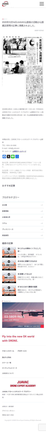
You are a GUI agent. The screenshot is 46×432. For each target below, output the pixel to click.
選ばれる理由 (6, 357)
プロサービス (22, 351)
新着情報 (22, 176)
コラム (4, 223)
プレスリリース (7, 229)
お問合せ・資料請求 (8, 406)
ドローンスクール (8, 351)
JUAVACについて (8, 373)
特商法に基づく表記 (8, 415)
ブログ (15, 176)
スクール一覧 (6, 363)
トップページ (6, 176)
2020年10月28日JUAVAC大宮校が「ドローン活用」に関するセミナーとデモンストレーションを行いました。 (21, 165)
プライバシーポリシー (8, 411)
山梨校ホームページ (19, 151)
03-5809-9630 (14, 316)
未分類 (4, 205)
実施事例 (5, 235)
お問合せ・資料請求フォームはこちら (29, 326)
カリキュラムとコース (9, 368)
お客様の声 (6, 217)
